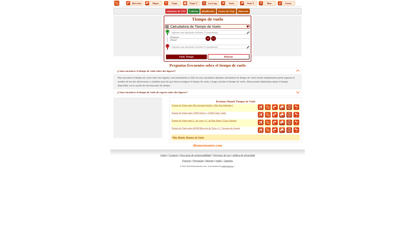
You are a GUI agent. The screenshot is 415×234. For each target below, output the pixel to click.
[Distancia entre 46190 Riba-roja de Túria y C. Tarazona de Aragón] (268, 130)
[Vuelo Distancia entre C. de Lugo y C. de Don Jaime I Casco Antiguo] (260, 122)
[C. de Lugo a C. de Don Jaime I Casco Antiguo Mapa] (282, 122)
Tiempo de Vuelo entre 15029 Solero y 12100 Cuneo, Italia (198, 113)
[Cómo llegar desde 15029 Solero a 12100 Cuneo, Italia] (275, 115)
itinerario (243, 11)
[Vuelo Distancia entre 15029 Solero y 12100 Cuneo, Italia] (260, 115)
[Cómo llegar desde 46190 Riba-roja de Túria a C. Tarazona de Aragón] (275, 130)
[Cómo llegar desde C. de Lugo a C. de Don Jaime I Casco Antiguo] (275, 122)
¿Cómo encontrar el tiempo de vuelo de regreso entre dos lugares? (152, 92)
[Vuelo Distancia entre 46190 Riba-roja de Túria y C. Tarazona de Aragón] (260, 130)
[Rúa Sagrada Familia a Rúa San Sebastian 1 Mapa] (282, 107)
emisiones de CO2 (176, 11)
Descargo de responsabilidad (195, 155)
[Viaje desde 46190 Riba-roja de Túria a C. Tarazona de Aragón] (296, 130)
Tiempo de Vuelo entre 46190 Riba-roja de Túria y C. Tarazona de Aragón (205, 128)
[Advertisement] (137, 36)
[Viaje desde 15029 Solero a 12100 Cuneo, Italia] (296, 115)
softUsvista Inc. (228, 166)
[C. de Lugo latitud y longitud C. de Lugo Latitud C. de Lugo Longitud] (289, 122)
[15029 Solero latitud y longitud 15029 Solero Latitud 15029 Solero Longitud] (289, 115)
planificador (208, 11)
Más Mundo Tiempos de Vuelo (188, 137)
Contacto (173, 155)
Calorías (193, 11)
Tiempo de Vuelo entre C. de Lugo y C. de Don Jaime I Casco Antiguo (204, 120)
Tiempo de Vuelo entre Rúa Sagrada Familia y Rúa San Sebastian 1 (202, 105)
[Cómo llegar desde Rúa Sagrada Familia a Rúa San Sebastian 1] (275, 107)
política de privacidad (244, 155)
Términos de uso (222, 155)
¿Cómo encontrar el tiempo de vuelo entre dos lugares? (146, 71)
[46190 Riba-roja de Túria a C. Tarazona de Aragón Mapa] (282, 130)
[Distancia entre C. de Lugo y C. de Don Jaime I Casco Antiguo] (268, 122)
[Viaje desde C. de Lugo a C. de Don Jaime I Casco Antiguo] (296, 122)
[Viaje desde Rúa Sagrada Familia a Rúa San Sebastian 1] (296, 107)
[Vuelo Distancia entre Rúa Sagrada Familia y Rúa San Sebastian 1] (260, 107)
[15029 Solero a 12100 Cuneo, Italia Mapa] (282, 115)
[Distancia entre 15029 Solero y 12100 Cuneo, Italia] (268, 115)
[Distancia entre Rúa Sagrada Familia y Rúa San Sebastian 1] (268, 107)
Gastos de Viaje (226, 11)
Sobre (163, 155)
